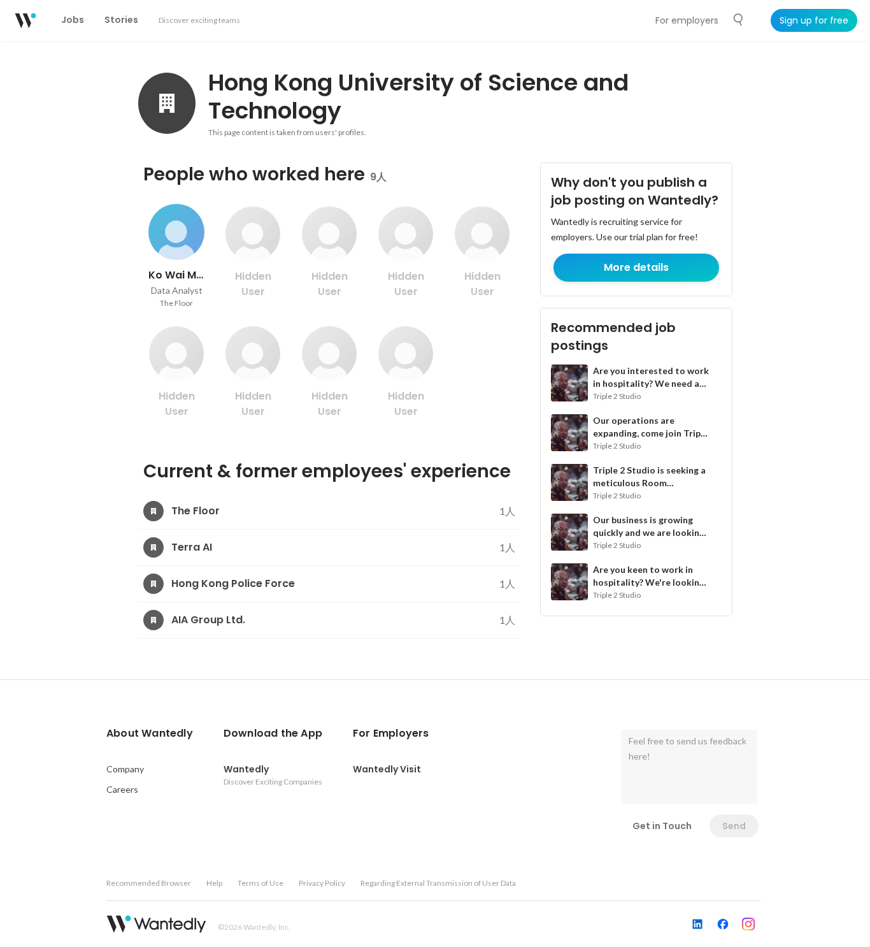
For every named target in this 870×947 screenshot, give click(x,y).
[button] (149, 733)
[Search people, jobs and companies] (739, 20)
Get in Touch (662, 826)
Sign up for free (814, 20)
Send (734, 826)
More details (636, 267)
